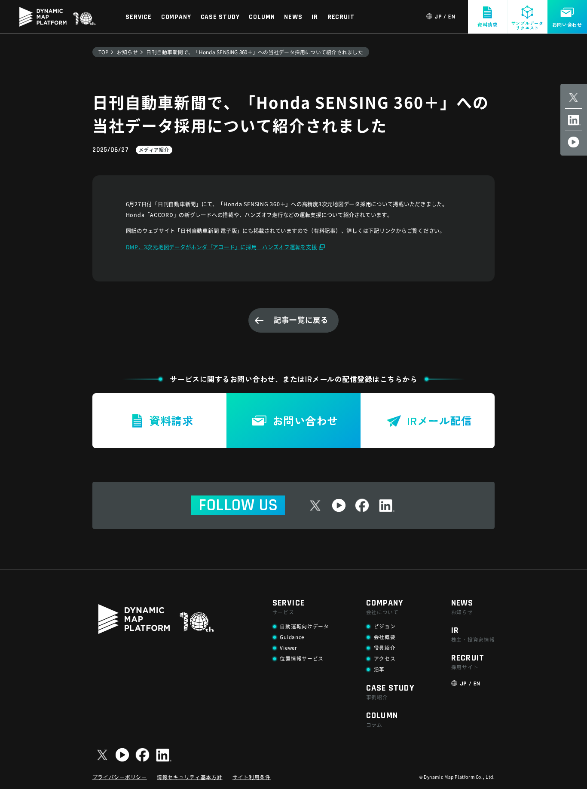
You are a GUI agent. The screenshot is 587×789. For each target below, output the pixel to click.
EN (452, 17)
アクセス (385, 658)
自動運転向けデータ (304, 626)
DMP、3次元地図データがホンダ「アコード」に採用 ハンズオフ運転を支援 (221, 247)
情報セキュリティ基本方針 (189, 776)
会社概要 (385, 636)
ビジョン (385, 626)
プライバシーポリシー (119, 776)
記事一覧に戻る (301, 319)
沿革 (379, 669)
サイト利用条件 (251, 776)
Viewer (288, 647)
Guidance (292, 636)
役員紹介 (385, 647)
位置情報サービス (302, 658)
